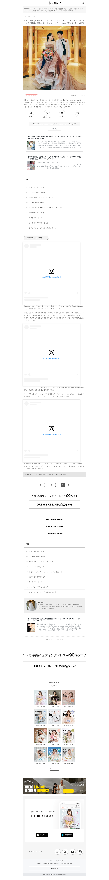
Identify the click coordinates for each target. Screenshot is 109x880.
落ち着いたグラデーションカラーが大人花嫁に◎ (45, 207)
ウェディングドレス (37, 9)
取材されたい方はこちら (66, 863)
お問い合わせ (54, 868)
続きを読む (55, 168)
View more (54, 769)
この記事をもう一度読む (54, 533)
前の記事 (48, 639)
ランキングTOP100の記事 (54, 526)
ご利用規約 (45, 863)
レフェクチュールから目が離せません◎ (42, 228)
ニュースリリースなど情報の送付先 (54, 860)
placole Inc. (53, 874)
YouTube (62, 117)
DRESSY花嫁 (31, 16)
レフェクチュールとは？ (37, 187)
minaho (40, 602)
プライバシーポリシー (54, 863)
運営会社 (39, 863)
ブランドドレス (48, 9)
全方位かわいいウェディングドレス (41, 197)
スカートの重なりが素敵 (37, 192)
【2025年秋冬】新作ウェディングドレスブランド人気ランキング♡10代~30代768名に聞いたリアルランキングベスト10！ (54, 158)
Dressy (54, 3)
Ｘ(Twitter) (47, 117)
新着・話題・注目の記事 (54, 519)
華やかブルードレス (35, 218)
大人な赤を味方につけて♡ (38, 213)
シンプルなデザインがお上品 (39, 223)
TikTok (31, 117)
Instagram (77, 117)
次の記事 (61, 639)
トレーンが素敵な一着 (36, 202)
